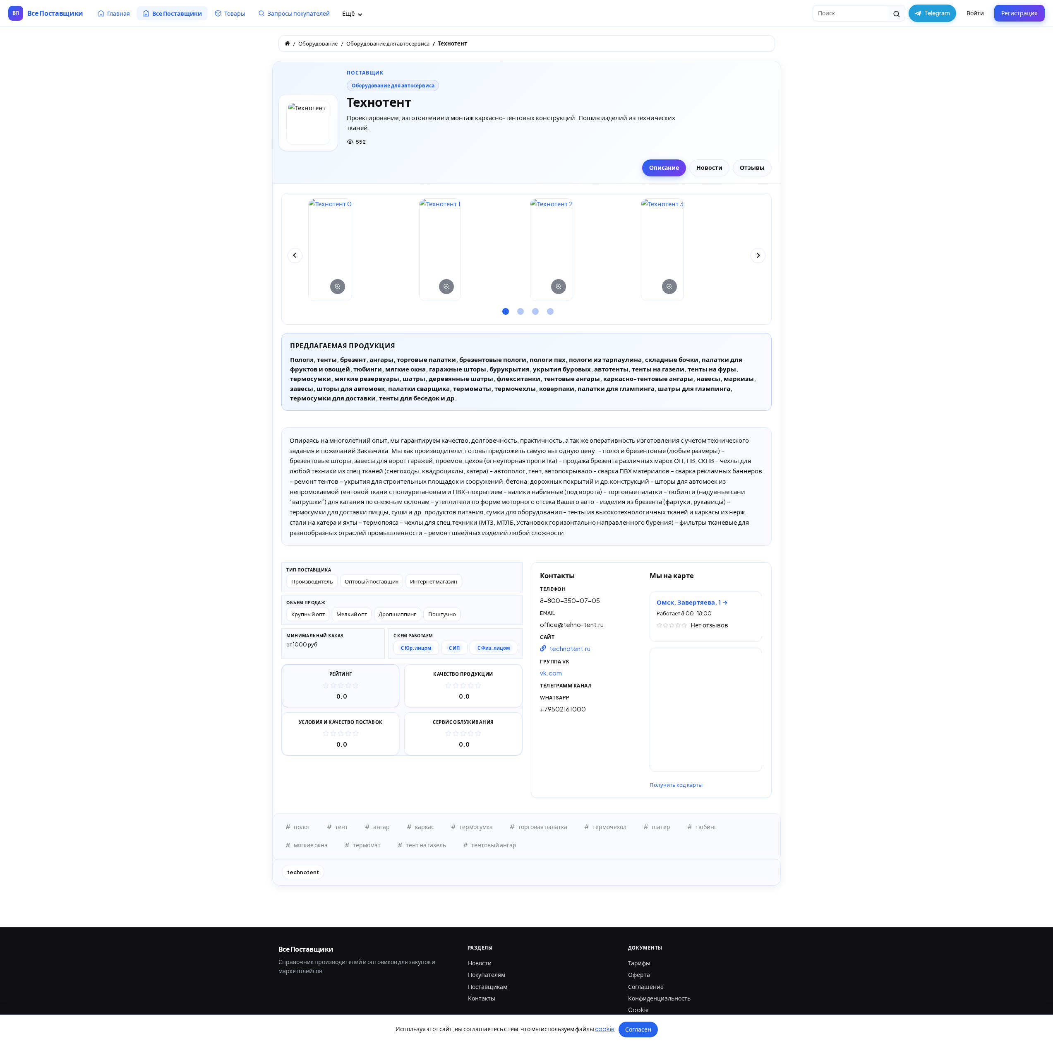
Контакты (481, 998)
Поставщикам (487, 986)
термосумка (476, 826)
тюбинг (706, 826)
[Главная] (287, 43)
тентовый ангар (493, 845)
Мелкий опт (351, 613)
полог (302, 826)
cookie (605, 1028)
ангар (381, 826)
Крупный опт (308, 613)
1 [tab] (504, 308)
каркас (424, 826)
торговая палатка (542, 826)
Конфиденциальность (659, 998)
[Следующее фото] (758, 255)
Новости (480, 963)
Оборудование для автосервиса (393, 85)
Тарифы (639, 963)
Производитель (312, 581)
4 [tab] (549, 308)
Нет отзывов (709, 625)
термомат (367, 845)
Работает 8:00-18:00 (684, 613)
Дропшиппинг (397, 613)
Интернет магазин (433, 581)
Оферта (639, 974)
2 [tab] (519, 308)
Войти (975, 13)
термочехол (609, 826)
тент (341, 826)
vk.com (551, 673)
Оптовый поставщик (371, 581)
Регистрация (1019, 13)
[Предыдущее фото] (295, 255)
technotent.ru (569, 648)
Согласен (638, 1029)
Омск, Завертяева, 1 (689, 602)
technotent (303, 872)
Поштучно (442, 613)
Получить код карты (676, 784)
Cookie (638, 1009)
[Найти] (897, 13)
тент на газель (426, 845)
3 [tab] (534, 308)
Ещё (349, 13)
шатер (661, 826)
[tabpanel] (360, 249)
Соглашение (646, 986)
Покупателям (486, 974)
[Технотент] (330, 249)
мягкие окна (311, 845)
